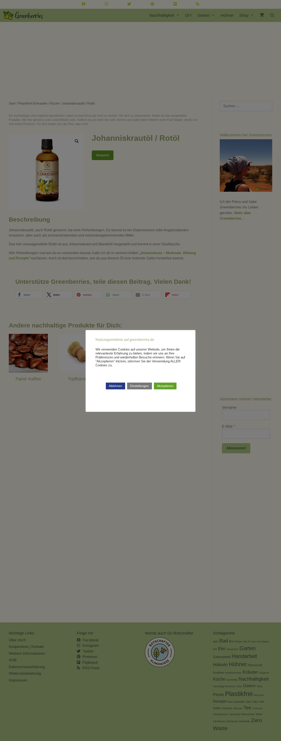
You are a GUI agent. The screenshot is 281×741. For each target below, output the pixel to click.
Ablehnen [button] (115, 386)
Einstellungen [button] (139, 386)
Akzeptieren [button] (165, 386)
